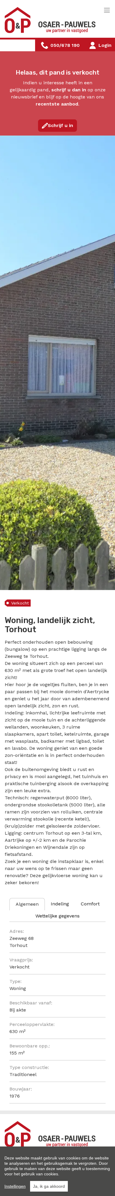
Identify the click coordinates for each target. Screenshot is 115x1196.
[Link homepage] (52, 20)
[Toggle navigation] (107, 10)
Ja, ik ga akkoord (49, 1186)
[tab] (27, 904)
